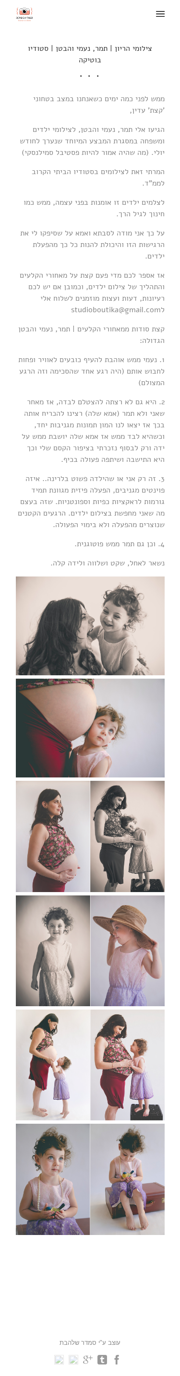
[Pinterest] (73, 1362)
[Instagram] (59, 1362)
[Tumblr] (102, 1362)
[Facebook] (116, 1362)
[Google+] (88, 1362)
